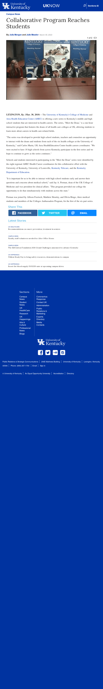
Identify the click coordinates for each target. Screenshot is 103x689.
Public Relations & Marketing (41, 311)
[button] (93, 6)
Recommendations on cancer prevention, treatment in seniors (34, 229)
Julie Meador (32, 34)
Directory (70, 373)
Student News (22, 303)
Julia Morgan (15, 34)
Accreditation (58, 373)
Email (34, 365)
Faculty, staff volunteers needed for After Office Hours (31, 238)
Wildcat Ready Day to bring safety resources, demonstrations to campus (38, 257)
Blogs (22, 333)
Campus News (13, 14)
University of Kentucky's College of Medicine (67, 114)
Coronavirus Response (41, 298)
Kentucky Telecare (60, 167)
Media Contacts (40, 323)
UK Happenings (24, 318)
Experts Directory (40, 318)
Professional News (25, 329)
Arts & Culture (22, 323)
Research (23, 313)
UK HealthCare (24, 309)
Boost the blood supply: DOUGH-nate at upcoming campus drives (36, 266)
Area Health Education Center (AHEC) (24, 118)
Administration (42, 305)
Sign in (42, 365)
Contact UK (41, 302)
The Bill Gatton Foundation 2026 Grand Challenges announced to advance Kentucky (43, 248)
